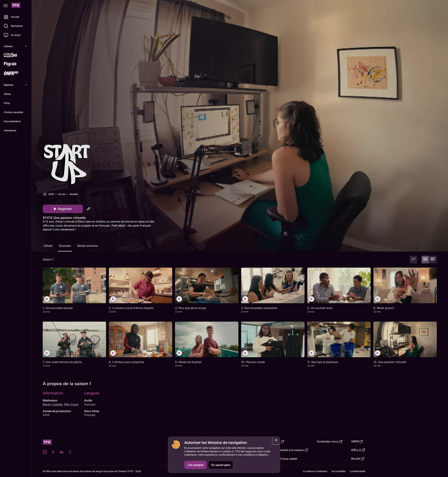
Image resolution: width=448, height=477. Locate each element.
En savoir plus (220, 465)
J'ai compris (195, 465)
